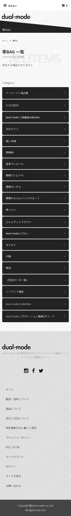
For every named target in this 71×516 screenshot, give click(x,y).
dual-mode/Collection (18, 304)
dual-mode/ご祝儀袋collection (23, 117)
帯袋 (8, 268)
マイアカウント (15, 457)
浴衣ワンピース (15, 164)
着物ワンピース (15, 175)
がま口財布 (12, 105)
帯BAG (15, 40)
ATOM (16, 447)
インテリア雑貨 (15, 291)
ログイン (11, 466)
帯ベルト (11, 210)
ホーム (5, 40)
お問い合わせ (13, 486)
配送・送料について (17, 399)
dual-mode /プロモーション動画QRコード (30, 316)
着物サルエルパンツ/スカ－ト (23, 198)
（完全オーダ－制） (17, 280)
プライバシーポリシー (18, 437)
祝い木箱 (11, 141)
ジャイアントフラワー (18, 222)
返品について (13, 408)
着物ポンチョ (13, 186)
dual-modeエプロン (17, 233)
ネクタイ (11, 244)
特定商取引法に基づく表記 (21, 428)
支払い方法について (17, 418)
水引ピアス (12, 129)
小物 (8, 256)
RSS (8, 447)
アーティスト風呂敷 (17, 93)
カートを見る (13, 476)
